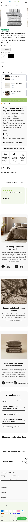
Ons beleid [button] (3, 497)
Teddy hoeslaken (15, 76)
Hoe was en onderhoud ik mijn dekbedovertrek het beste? (10, 407)
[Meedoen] (25, 479)
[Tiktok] (5, 520)
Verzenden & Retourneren (10, 172)
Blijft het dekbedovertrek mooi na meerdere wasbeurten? (11, 413)
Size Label (7, 49)
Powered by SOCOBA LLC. (20, 516)
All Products (2, 5)
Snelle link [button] (3, 492)
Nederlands (5, 505)
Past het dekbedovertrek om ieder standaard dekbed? (11, 426)
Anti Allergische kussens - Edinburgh (18, 83)
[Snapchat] (16, 520)
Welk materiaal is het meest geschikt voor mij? (12, 400)
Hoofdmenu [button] (4, 487)
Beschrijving (6, 168)
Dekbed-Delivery (5, 516)
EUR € (13, 505)
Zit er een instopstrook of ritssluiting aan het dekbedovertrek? (12, 420)
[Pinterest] (9, 520)
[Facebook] (2, 520)
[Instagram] (13, 520)
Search (13, 516)
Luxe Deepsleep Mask (16, 91)
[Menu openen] (3, 2)
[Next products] (25, 73)
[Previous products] (21, 73)
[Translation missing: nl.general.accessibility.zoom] (5, 23)
